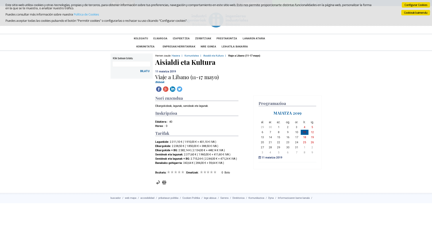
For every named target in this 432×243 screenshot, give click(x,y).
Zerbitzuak (203, 38)
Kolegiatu (141, 38)
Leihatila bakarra (235, 46)
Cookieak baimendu (415, 13)
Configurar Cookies (415, 5)
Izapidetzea (181, 38)
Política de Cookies (86, 14)
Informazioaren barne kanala (294, 198)
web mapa (130, 198)
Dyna (271, 198)
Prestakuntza (227, 38)
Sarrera (224, 198)
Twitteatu (179, 89)
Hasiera (176, 55)
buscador (116, 198)
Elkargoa (160, 38)
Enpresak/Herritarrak (179, 46)
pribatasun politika (168, 198)
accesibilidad (147, 198)
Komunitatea (145, 46)
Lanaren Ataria (254, 38)
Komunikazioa (256, 198)
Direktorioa (239, 198)
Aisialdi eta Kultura (213, 55)
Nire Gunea (208, 46)
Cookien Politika (191, 198)
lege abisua (210, 198)
